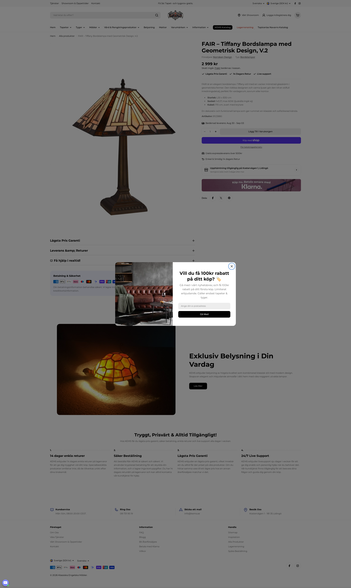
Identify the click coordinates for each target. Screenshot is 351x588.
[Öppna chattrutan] (5, 582)
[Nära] (231, 266)
